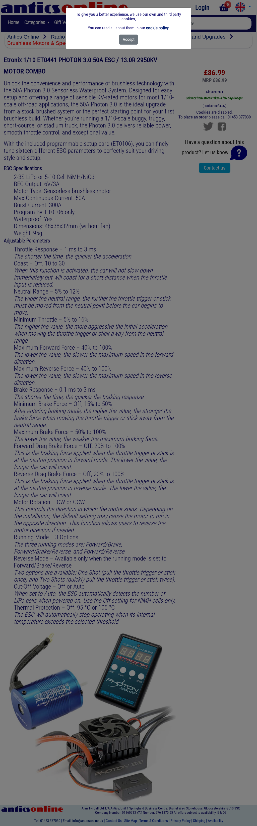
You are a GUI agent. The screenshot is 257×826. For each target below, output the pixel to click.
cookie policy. (157, 27)
